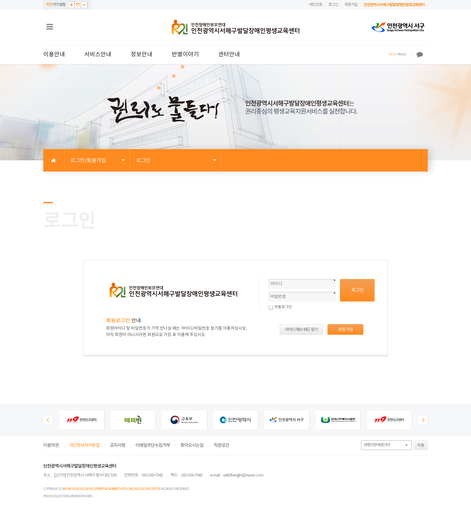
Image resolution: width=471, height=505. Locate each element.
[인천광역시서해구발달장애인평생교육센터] (235, 27)
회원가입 (350, 5)
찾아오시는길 (191, 445)
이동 (420, 445)
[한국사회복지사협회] (338, 420)
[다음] (423, 420)
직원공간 (221, 445)
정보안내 (142, 54)
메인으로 (315, 5)
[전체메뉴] (49, 27)
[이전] (48, 420)
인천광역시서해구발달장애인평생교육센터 (394, 5)
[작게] (84, 5)
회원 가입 (345, 329)
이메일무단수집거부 (153, 445)
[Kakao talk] (420, 54)
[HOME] (53, 160)
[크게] (71, 5)
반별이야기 (185, 54)
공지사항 (117, 445)
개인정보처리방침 (84, 445)
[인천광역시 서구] (398, 27)
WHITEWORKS (83, 496)
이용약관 (51, 445)
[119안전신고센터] (81, 420)
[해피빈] (133, 420)
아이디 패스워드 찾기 (301, 329)
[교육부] (184, 420)
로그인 (333, 5)
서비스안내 (98, 54)
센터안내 (229, 54)
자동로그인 (283, 307)
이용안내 (54, 54)
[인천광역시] (235, 420)
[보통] (78, 5)
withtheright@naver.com (243, 475)
